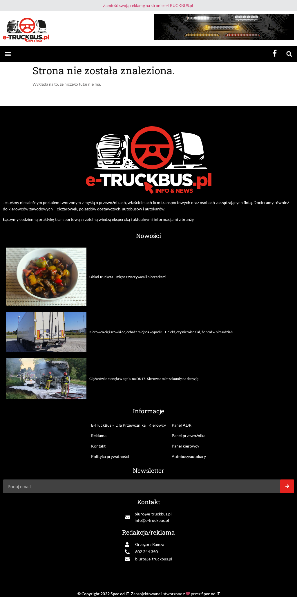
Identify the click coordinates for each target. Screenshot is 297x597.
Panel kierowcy (185, 445)
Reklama (98, 435)
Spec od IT (120, 593)
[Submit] (287, 486)
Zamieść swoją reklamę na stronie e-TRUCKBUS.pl (148, 5)
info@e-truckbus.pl (152, 520)
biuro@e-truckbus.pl (153, 513)
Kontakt (98, 445)
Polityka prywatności (110, 456)
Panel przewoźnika (188, 435)
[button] (7, 54)
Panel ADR (181, 425)
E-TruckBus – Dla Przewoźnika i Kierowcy (128, 425)
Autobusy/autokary (189, 456)
